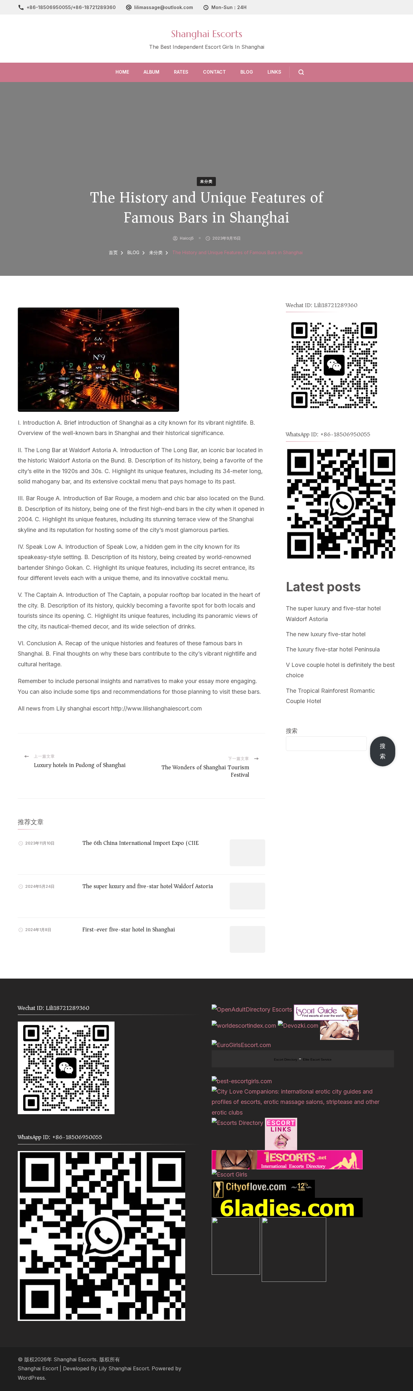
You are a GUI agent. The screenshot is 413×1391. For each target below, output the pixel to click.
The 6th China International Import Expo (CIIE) (141, 843)
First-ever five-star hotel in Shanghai (128, 929)
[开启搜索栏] (296, 72)
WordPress (31, 1378)
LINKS (274, 72)
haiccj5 (187, 238)
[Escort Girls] (229, 1174)
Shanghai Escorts (206, 34)
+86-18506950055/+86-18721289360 (71, 7)
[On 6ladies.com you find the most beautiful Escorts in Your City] (287, 1202)
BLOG (246, 72)
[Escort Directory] (326, 1009)
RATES (181, 72)
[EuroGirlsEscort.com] (241, 1045)
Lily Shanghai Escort (124, 1368)
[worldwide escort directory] (287, 1155)
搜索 (291, 730)
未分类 (206, 181)
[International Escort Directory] (237, 1122)
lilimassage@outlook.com (163, 7)
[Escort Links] (281, 1122)
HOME (122, 72)
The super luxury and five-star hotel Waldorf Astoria (147, 886)
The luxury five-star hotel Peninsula (333, 649)
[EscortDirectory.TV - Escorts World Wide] (339, 1025)
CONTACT (214, 72)
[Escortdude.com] (236, 1222)
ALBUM (151, 72)
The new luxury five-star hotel (326, 634)
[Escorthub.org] (294, 1222)
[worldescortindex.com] (244, 1025)
